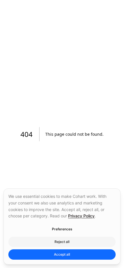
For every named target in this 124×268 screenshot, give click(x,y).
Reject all (62, 242)
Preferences (62, 229)
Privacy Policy (81, 215)
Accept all (62, 254)
